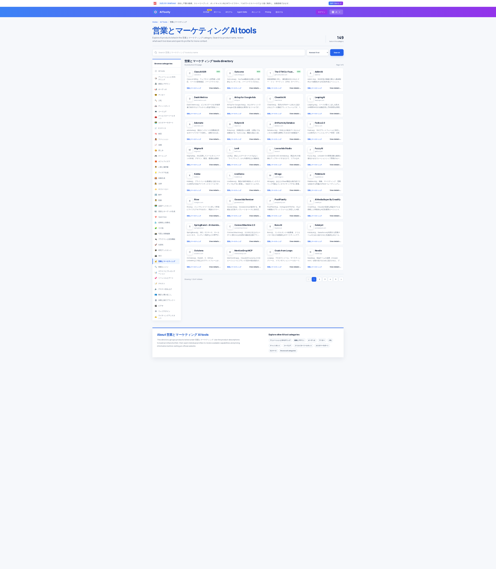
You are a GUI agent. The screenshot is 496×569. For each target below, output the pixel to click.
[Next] (341, 279)
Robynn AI (239, 122)
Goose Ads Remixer (244, 199)
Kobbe (197, 174)
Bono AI (278, 225)
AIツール (217, 12)
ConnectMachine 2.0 (244, 225)
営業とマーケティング (194, 88)
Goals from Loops (283, 250)
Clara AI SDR (200, 71)
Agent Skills (242, 12)
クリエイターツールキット (303, 345)
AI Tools (163, 22)
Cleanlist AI (280, 97)
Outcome (239, 71)
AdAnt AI (319, 71)
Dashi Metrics (201, 97)
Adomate (198, 122)
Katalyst (319, 225)
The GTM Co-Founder (285, 71)
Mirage (278, 174)
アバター (322, 340)
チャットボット (275, 345)
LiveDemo (239, 174)
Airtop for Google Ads (245, 97)
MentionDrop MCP (243, 250)
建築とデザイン (299, 340)
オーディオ (311, 340)
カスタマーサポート (322, 345)
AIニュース (256, 12)
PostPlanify (280, 199)
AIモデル (229, 12)
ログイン (321, 12)
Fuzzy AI (319, 148)
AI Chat (207, 11)
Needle (318, 250)
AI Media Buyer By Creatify (327, 199)
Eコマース (273, 351)
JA (336, 12)
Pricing (268, 12)
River (196, 199)
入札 (330, 340)
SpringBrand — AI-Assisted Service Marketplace (217, 225)
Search (337, 52)
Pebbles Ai (320, 174)
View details (215, 88)
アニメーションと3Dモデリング (280, 340)
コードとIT (287, 345)
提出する (279, 12)
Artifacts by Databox (285, 122)
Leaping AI (320, 97)
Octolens (198, 250)
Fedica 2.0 (320, 122)
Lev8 (236, 148)
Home (154, 22)
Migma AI (198, 148)
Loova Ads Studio (283, 148)
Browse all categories (288, 351)
